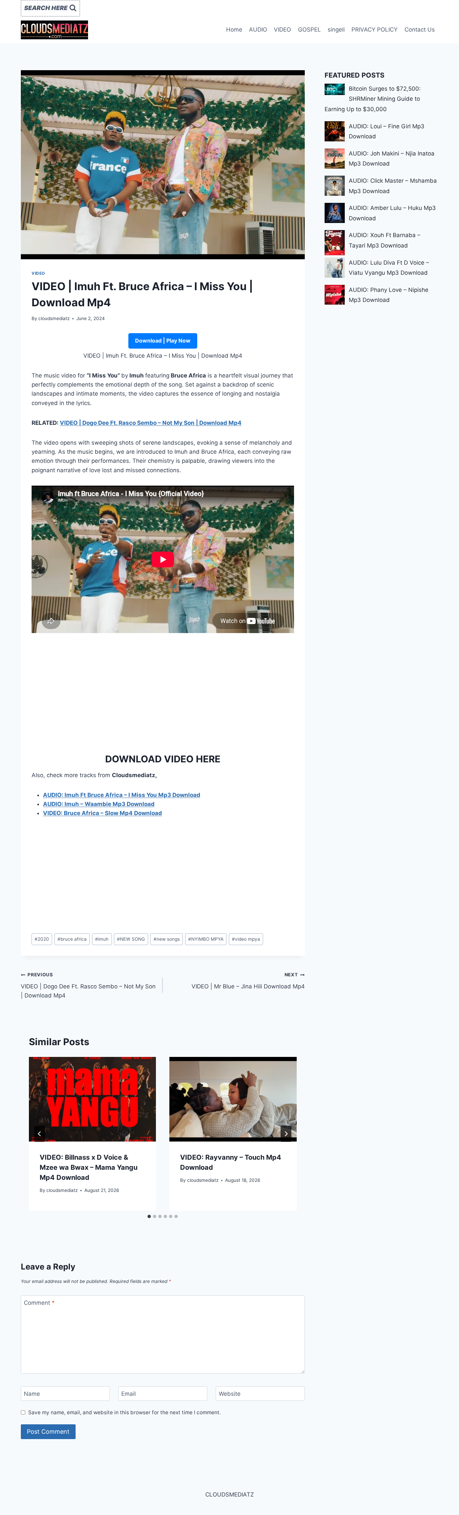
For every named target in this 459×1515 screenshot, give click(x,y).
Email (128, 1393)
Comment (39, 1302)
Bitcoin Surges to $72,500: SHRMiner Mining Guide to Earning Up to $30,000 (373, 99)
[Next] (286, 1134)
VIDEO (282, 29)
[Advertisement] (163, 691)
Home (234, 29)
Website (230, 1393)
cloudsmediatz (54, 318)
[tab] (149, 1216)
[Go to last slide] (39, 1134)
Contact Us (420, 29)
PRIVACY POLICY (374, 29)
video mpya (246, 939)
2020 (42, 939)
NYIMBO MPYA (205, 939)
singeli (336, 29)
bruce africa (72, 939)
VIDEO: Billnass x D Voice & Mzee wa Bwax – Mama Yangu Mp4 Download (88, 1167)
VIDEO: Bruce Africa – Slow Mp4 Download (102, 813)
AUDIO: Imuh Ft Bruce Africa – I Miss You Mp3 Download (121, 795)
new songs (167, 939)
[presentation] (92, 1099)
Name (32, 1393)
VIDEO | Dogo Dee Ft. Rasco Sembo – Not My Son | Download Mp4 (151, 422)
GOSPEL (309, 29)
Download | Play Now (163, 340)
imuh (102, 939)
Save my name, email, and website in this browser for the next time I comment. (124, 1412)
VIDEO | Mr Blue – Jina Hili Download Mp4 (248, 981)
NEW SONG (131, 939)
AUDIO (258, 29)
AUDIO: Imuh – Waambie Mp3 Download (99, 804)
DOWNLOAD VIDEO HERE (162, 759)
